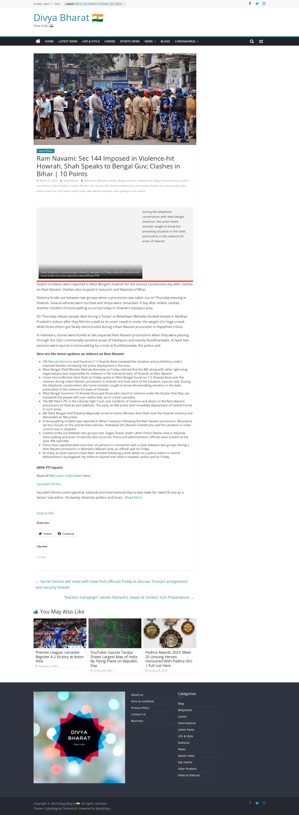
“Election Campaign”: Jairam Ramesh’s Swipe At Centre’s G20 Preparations (129, 597)
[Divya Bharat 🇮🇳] (38, 41)
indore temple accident (65, 185)
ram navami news (169, 185)
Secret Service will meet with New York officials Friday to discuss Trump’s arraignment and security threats (112, 584)
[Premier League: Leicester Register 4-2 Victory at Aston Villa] (60, 621)
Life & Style (91, 41)
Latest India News (68, 475)
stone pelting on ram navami (129, 191)
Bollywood (185, 710)
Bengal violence (127, 180)
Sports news (130, 41)
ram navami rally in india (71, 191)
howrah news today (148, 180)
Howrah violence (170, 180)
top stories (185, 762)
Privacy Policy (140, 708)
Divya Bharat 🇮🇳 (68, 17)
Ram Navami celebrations (119, 185)
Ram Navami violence (99, 191)
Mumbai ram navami (91, 185)
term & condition (142, 701)
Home (49, 41)
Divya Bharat (71, 180)
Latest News (68, 41)
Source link (45, 513)
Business (137, 721)
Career (110, 41)
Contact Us (138, 714)
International (187, 723)
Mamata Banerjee (60, 361)
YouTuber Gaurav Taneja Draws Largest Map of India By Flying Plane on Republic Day (114, 659)
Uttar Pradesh (187, 769)
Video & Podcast (189, 775)
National (184, 743)
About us (137, 695)
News (149, 41)
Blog (181, 703)
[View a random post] (260, 41)
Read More (133, 497)
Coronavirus (185, 41)
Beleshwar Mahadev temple (100, 180)
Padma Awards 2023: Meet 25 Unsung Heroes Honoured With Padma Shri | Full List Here (168, 659)
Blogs (165, 41)
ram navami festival (146, 185)
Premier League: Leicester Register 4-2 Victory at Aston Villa (60, 656)
